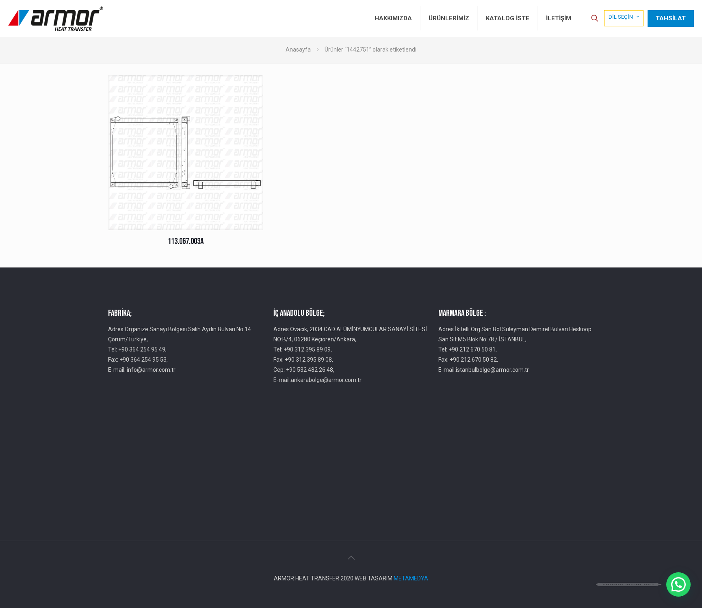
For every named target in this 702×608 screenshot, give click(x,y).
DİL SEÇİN (621, 17)
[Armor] (55, 18)
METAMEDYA (411, 578)
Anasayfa (298, 49)
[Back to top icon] (351, 557)
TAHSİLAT (671, 18)
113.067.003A (186, 241)
